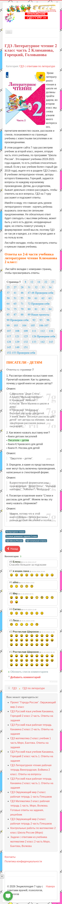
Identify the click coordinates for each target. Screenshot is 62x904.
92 (34, 320)
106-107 (43, 325)
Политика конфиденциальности (23, 861)
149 (17, 347)
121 (17, 336)
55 (22, 298)
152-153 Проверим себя (21, 352)
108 (17, 331)
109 (26, 331)
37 (8, 292)
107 (9, 331)
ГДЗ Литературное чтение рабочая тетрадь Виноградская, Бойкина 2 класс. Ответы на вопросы (31, 770)
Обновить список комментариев (29, 671)
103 (16, 325)
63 (50, 298)
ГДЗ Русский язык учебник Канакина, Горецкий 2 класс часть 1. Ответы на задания (32, 756)
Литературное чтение (15, 532)
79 (22, 309)
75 (15, 309)
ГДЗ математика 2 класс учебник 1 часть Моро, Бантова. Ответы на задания (30, 743)
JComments (53, 682)
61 (36, 298)
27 (15, 287)
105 (33, 325)
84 (50, 309)
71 (22, 303)
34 (50, 287)
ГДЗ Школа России (14, 541)
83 (43, 309)
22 (45, 282)
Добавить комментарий (25, 677)
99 (8, 325)
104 (24, 325)
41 (15, 292)
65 (15, 303)
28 (22, 287)
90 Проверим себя (17, 320)
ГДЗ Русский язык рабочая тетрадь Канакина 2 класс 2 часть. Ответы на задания (31, 729)
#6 (10, 582)
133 (34, 342)
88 (22, 314)
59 (29, 298)
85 (8, 314)
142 (42, 342)
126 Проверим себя (43, 336)
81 (36, 309)
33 (43, 287)
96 (48, 320)
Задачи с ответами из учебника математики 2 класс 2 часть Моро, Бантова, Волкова (30, 841)
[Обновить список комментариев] (21, 556)
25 (8, 287)
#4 (10, 609)
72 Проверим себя (38, 303)
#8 (10, 561)
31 (29, 287)
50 (8, 298)
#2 (10, 631)
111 (34, 331)
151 (26, 347)
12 (31, 282)
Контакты (10, 857)
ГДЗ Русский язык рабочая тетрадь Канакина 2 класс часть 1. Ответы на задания (31, 783)
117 (9, 336)
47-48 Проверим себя (40, 292)
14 (38, 282)
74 (8, 309)
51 (15, 298)
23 (52, 282)
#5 (10, 593)
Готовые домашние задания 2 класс (21, 536)
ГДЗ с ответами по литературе (37, 66)
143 (51, 342)
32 (36, 287)
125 (26, 336)
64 (8, 303)
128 (9, 342)
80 (29, 309)
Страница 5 (14, 282)
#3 (10, 620)
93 (41, 320)
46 (22, 292)
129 (17, 342)
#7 (10, 571)
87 (15, 314)
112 (42, 331)
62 (43, 298)
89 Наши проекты (38, 314)
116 (51, 331)
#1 (10, 652)
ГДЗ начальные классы (36, 541)
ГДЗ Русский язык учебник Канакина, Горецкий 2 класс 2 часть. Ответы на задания (32, 716)
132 (26, 342)
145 (9, 347)
